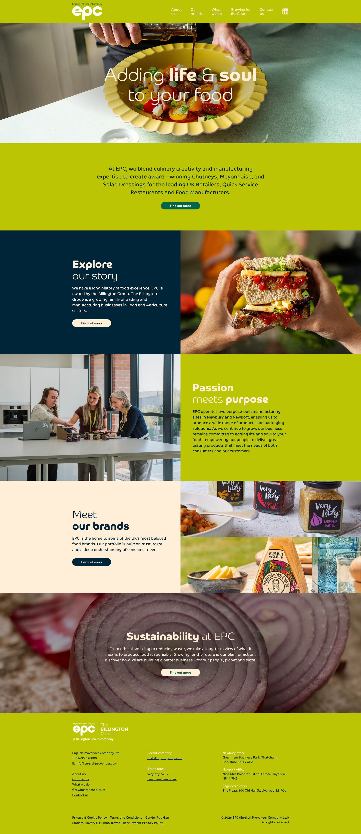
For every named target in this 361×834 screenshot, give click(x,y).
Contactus (266, 11)
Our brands (80, 779)
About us (79, 774)
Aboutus (176, 11)
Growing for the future (88, 789)
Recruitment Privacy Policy (143, 822)
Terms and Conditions (126, 817)
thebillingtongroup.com (164, 758)
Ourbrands (197, 11)
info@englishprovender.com (96, 763)
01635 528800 (86, 758)
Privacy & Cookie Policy (89, 817)
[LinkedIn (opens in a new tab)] (285, 11)
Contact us (80, 795)
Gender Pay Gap (157, 817)
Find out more (180, 205)
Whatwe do (217, 11)
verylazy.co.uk (157, 774)
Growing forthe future (241, 11)
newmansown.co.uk (162, 779)
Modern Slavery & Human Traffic (96, 822)
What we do (81, 784)
